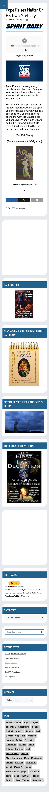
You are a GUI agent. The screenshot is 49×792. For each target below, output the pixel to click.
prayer (24, 771)
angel (26, 722)
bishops (35, 727)
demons (29, 731)
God (32, 740)
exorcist (10, 740)
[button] (4, 4)
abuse (9, 722)
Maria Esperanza (14, 758)
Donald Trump (13, 736)
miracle (9, 762)
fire (26, 740)
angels (34, 722)
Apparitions (23, 727)
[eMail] (37, 200)
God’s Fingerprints (10, 677)
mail (28, 749)
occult (9, 767)
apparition (11, 727)
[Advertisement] (24, 247)
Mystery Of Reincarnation (12, 667)
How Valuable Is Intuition (12, 658)
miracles (19, 762)
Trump (9, 780)
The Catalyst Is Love (11, 663)
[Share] (12, 200)
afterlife (17, 722)
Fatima (19, 740)
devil (38, 731)
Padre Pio (19, 767)
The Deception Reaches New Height (15, 654)
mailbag (25, 754)
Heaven (22, 745)
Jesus (31, 745)
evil (23, 736)
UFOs (17, 780)
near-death (31, 762)
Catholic (10, 731)
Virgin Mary (37, 780)
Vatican (25, 780)
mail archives (12, 754)
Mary (26, 758)
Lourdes (19, 749)
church (19, 731)
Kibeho (9, 749)
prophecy (34, 771)
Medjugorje (36, 758)
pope (28, 767)
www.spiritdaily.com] (30, 141)
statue (36, 776)
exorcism (32, 736)
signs (8, 776)
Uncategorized (21, 208)
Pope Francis (12, 771)
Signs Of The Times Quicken (13, 672)
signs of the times (22, 776)
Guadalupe (11, 745)
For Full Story (24, 135)
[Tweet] (24, 200)
